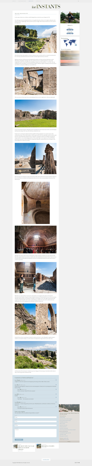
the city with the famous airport (65, 420)
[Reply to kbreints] (56, 402)
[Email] (71, 33)
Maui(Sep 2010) (66, 439)
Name (16, 415)
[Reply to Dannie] (56, 380)
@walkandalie (46, 459)
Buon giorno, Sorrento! (64, 436)
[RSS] (67, 33)
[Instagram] (67, 30)
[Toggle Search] (78, 1)
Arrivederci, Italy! (63, 434)
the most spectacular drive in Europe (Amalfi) (26, 447)
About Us (70, 25)
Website (16, 424)
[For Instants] (46, 6)
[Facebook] (69, 30)
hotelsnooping (62, 417)
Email (16, 420)
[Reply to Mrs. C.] (56, 384)
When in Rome (62, 423)
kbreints (19, 402)
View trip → (69, 441)
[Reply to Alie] (56, 389)
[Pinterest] (71, 30)
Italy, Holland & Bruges (72, 413)
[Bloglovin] (72, 33)
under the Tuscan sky (63, 425)
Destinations (22, 1)
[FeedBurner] (69, 33)
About (14, 1)
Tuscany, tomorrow (63, 426)
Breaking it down (48, 446)
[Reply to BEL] (56, 394)
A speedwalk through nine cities (65, 432)
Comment (16, 428)
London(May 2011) (65, 438)
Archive (31, 1)
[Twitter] (72, 30)
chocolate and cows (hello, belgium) (66, 419)
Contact (38, 1)
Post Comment (19, 439)
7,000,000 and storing (63, 422)
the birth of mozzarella (64, 428)
